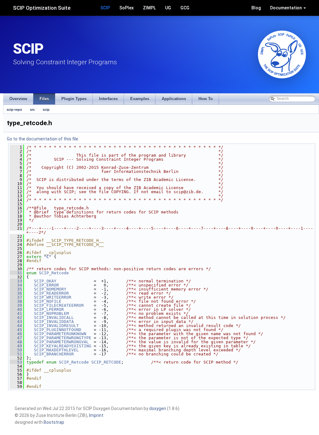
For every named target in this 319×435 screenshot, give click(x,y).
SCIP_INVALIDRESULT (56, 325)
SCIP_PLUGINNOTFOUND (57, 329)
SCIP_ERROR (46, 285)
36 (16, 293)
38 (16, 301)
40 (16, 309)
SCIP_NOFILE (47, 301)
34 (16, 285)
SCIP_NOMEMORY (50, 289)
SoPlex (126, 7)
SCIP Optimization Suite (42, 8)
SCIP (105, 7)
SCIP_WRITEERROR (52, 297)
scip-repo (14, 109)
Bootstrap (54, 422)
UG (168, 7)
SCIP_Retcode (54, 273)
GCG (184, 7)
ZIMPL (149, 7)
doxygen (157, 408)
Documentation (286, 7)
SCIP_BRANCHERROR (54, 354)
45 (16, 329)
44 (16, 325)
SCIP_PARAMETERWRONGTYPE (62, 337)
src (32, 109)
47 (16, 337)
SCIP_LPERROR (49, 309)
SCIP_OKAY (45, 281)
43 (16, 321)
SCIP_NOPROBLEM (51, 313)
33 (16, 281)
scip (46, 109)
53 (16, 362)
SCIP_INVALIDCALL (54, 317)
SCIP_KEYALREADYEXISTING (62, 346)
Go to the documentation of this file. (43, 138)
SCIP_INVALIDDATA (54, 321)
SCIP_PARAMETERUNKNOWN (60, 333)
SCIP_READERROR (51, 293)
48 (16, 342)
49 (16, 346)
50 (16, 350)
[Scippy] (282, 55)
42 (16, 317)
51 (16, 354)
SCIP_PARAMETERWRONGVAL (61, 342)
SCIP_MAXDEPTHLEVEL (56, 350)
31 (16, 273)
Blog (256, 7)
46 (16, 333)
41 (16, 313)
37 (16, 297)
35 (16, 289)
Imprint (96, 415)
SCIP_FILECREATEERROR (59, 305)
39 (16, 305)
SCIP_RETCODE (106, 362)
